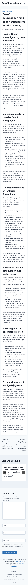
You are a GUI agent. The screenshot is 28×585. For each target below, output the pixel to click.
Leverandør (20, 580)
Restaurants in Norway (14, 577)
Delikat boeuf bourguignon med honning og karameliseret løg (7, 444)
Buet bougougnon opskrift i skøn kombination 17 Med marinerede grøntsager (14, 469)
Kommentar (6, 500)
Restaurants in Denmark (14, 574)
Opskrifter (9, 11)
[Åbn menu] (24, 3)
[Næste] (23, 472)
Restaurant (14, 571)
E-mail (5, 533)
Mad (3, 11)
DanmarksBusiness (10, 580)
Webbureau (19, 561)
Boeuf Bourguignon (8, 29)
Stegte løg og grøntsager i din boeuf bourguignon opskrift (21, 445)
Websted (6, 540)
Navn (5, 525)
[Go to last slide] (4, 472)
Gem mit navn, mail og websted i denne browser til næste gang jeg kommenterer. (13, 546)
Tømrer (14, 583)
